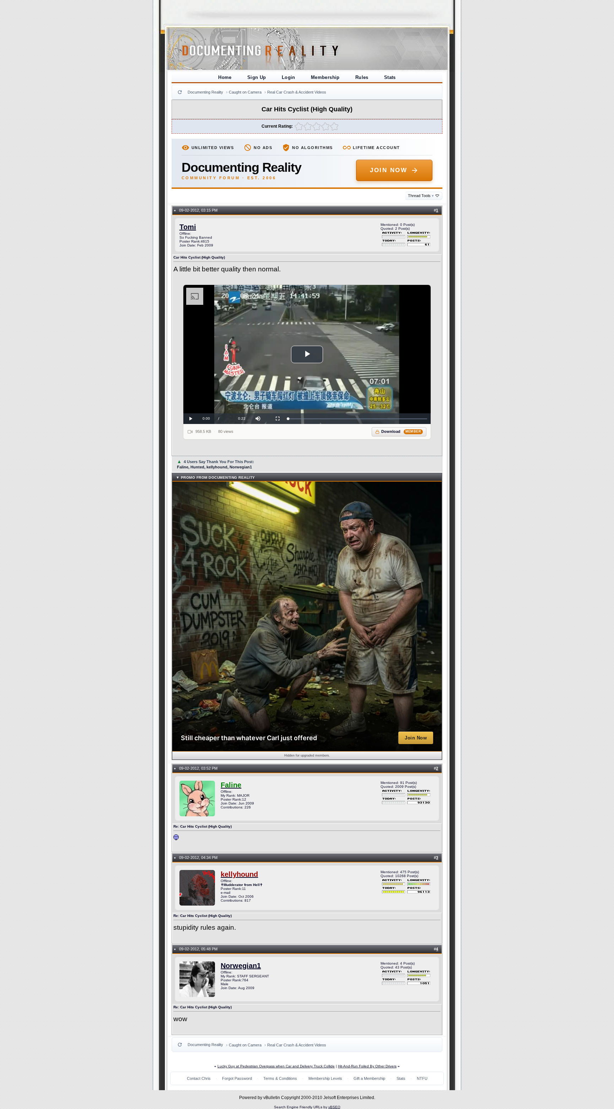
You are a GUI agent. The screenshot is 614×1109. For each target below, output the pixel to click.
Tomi (187, 227)
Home (225, 77)
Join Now (388, 170)
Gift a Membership (369, 1078)
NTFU (422, 1078)
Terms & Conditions (280, 1078)
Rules (361, 77)
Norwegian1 (241, 966)
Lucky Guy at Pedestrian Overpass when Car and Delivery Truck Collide (276, 1066)
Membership (325, 77)
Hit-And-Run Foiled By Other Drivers (367, 1066)
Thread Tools (421, 195)
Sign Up (256, 77)
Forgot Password (237, 1078)
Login (288, 77)
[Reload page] (180, 92)
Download (401, 431)
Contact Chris (199, 1078)
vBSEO (334, 1107)
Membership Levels (325, 1078)
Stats (390, 77)
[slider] (357, 418)
